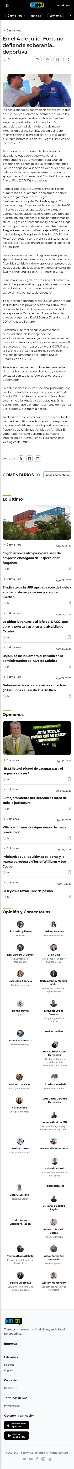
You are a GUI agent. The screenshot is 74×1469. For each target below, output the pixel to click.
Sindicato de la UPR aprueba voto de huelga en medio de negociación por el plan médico (37, 592)
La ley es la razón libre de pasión (28, 891)
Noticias (36, 15)
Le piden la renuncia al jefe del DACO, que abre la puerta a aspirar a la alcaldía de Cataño (35, 626)
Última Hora (15, 15)
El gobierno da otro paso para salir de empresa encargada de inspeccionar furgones (32, 557)
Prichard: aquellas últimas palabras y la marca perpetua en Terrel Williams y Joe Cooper (34, 861)
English (8, 1370)
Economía (55, 15)
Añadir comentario (57, 475)
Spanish (9, 1364)
